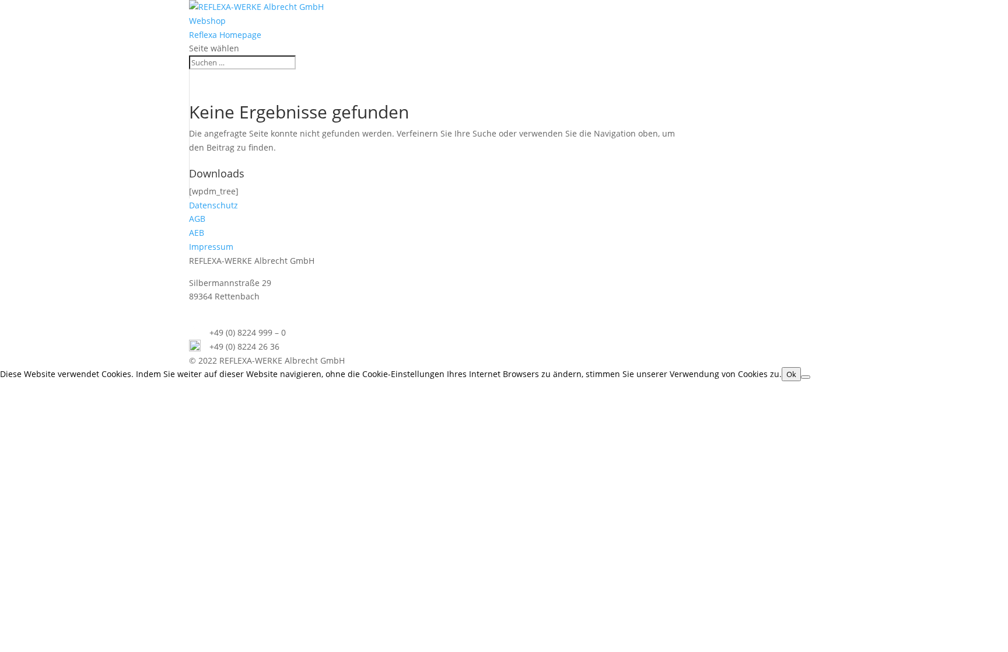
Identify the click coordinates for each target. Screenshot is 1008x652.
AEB (196, 232)
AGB (197, 218)
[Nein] (805, 377)
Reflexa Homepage (225, 34)
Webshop (207, 20)
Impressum (211, 246)
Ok (791, 374)
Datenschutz (213, 205)
